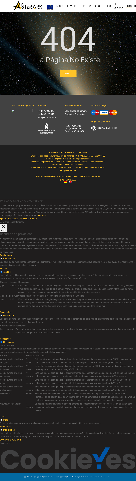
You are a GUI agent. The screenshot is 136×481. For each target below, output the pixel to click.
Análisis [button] (3, 268)
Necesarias (8, 342)
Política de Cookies (92, 176)
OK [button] (36, 218)
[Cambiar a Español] (65, 183)
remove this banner (102, 477)
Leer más (41, 215)
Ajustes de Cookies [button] (9, 218)
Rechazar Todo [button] (27, 218)
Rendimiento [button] (6, 255)
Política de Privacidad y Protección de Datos (54, 176)
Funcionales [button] (5, 312)
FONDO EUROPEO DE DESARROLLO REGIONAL (68, 153)
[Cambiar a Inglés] (70, 183)
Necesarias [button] (5, 339)
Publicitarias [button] (6, 426)
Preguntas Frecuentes (75, 114)
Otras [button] (2, 416)
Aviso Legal (78, 176)
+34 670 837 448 (46, 111)
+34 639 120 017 (46, 114)
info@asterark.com (47, 117)
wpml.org (48, 477)
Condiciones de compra (76, 111)
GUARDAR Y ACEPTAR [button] (10, 440)
